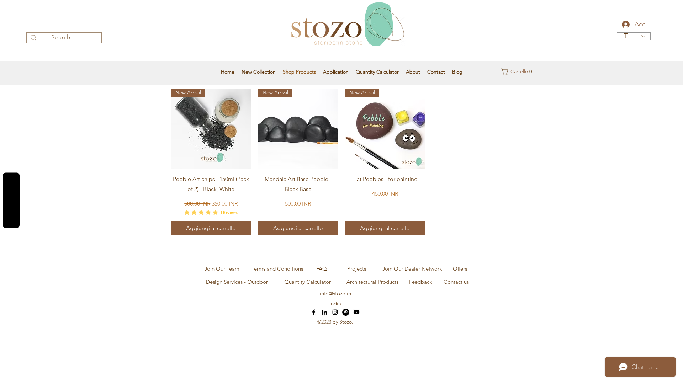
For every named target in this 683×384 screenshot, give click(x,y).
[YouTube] (356, 312)
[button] (515, 71)
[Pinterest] (345, 312)
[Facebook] (313, 312)
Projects (356, 268)
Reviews (11, 200)
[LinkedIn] (324, 312)
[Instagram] (335, 312)
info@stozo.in (335, 293)
